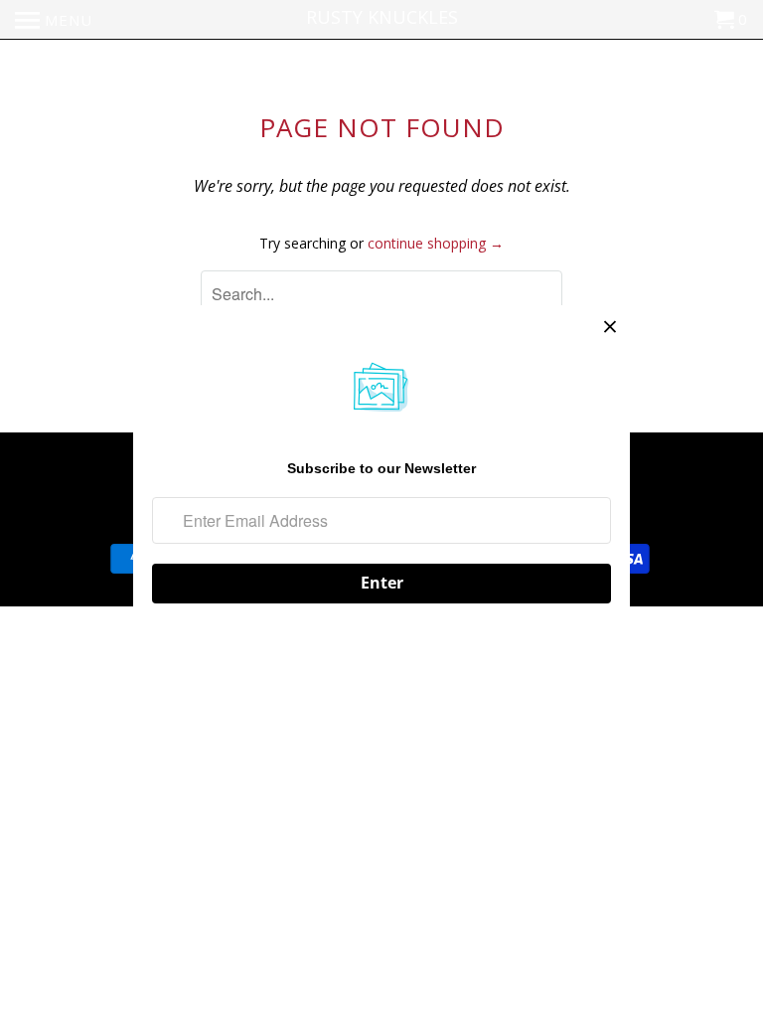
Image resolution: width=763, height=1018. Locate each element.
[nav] (53, 20)
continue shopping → (436, 243)
